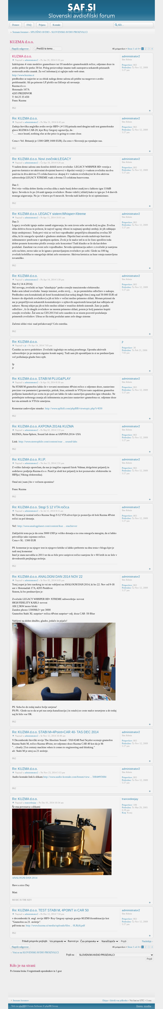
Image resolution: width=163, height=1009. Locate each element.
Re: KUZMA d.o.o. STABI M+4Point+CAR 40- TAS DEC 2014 (55, 732)
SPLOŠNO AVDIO (40, 32)
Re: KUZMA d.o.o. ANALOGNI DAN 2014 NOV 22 (47, 576)
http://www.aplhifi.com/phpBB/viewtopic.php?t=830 (73, 408)
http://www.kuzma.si (23, 75)
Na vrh (150, 111)
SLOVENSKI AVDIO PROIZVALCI (69, 32)
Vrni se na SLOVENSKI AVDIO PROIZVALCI (36, 952)
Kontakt (56, 25)
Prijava (42, 25)
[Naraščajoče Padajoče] (114, 941)
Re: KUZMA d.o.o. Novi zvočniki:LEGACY (41, 159)
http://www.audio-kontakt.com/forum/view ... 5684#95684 (74, 776)
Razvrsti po (73, 941)
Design (139, 1006)
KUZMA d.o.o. (22, 42)
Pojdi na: (70, 954)
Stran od (133, 48)
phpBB (22, 1006)
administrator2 (31, 60)
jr (25, 345)
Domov (15, 25)
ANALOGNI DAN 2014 (24, 877)
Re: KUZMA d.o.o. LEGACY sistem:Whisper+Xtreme (49, 214)
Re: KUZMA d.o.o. (25, 118)
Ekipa (105, 1000)
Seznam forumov (21, 32)
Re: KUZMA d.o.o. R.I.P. (29, 459)
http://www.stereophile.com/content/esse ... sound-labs (48, 441)
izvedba (147, 1006)
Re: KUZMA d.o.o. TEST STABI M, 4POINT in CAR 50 (50, 910)
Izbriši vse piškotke (119, 1000)
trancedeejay (30, 802)
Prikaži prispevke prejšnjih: (35, 941)
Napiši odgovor (20, 48)
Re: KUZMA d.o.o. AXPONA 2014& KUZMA (43, 426)
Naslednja (146, 941)
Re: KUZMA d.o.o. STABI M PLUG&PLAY (41, 378)
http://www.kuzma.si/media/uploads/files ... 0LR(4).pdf (55, 925)
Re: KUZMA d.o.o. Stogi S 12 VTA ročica (40, 507)
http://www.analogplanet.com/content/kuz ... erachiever (47, 525)
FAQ (29, 25)
